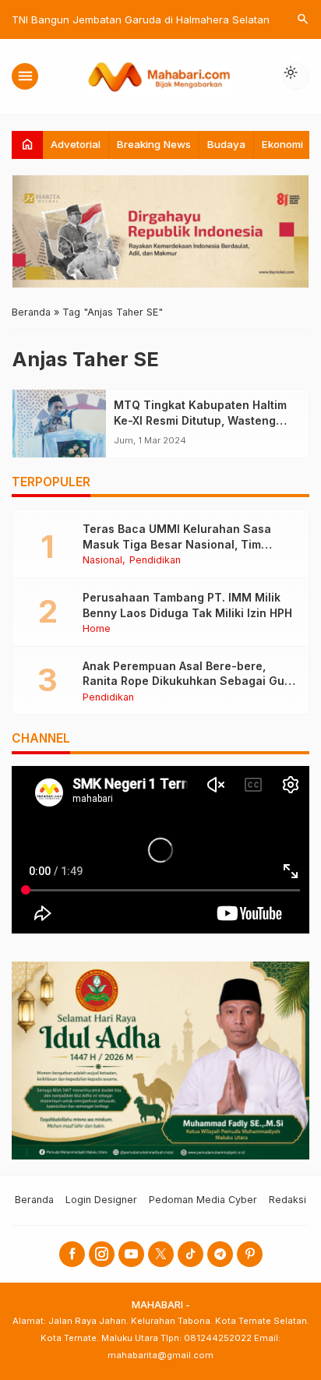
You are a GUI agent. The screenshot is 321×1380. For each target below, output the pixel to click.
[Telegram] (220, 1254)
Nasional (102, 561)
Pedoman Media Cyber (203, 1199)
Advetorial (76, 144)
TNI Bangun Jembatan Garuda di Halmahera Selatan (141, 19)
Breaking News (154, 144)
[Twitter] (161, 1254)
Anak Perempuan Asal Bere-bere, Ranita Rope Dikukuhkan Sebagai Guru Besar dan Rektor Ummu (189, 681)
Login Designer (101, 1199)
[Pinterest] (250, 1254)
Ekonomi (282, 144)
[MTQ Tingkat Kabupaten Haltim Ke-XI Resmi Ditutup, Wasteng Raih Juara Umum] (59, 423)
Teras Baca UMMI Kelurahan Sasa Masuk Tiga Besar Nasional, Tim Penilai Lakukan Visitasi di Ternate (178, 544)
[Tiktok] (190, 1254)
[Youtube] (131, 1254)
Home (97, 629)
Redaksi (287, 1199)
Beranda (34, 1199)
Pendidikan (155, 561)
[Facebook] (72, 1254)
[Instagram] (102, 1254)
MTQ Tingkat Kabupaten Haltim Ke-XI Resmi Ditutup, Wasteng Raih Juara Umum (200, 420)
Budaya (226, 144)
